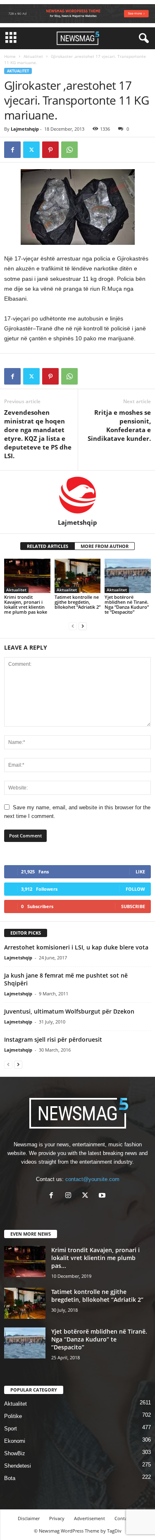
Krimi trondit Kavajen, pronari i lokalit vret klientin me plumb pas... (95, 1258)
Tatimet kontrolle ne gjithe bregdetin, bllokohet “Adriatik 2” (77, 602)
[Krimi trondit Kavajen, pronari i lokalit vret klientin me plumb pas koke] (27, 576)
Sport (10, 1428)
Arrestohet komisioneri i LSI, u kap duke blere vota (76, 947)
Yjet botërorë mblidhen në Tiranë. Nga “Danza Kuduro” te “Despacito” (127, 604)
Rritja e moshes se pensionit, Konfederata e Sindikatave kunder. (119, 425)
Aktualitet (33, 56)
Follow (135, 889)
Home (10, 56)
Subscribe (133, 906)
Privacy (56, 1518)
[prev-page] (73, 626)
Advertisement (89, 1518)
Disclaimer (29, 1518)
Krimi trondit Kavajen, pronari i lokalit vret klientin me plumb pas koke (25, 604)
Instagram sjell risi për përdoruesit (53, 1039)
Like (140, 871)
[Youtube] (103, 1196)
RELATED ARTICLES (47, 546)
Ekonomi (14, 1441)
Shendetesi (17, 1466)
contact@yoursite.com (92, 1179)
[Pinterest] (50, 149)
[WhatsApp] (69, 149)
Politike (13, 1416)
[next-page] (83, 626)
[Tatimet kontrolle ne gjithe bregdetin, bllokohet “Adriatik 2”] (78, 576)
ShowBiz (14, 1453)
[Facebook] (12, 149)
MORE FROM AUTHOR (105, 546)
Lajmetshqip (25, 129)
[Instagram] (70, 1196)
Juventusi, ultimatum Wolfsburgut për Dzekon (69, 1011)
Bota (9, 1478)
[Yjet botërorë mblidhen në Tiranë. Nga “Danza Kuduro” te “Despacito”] (128, 576)
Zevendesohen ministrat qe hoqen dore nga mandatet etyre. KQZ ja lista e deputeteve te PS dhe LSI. (38, 434)
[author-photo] (77, 494)
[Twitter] (31, 149)
